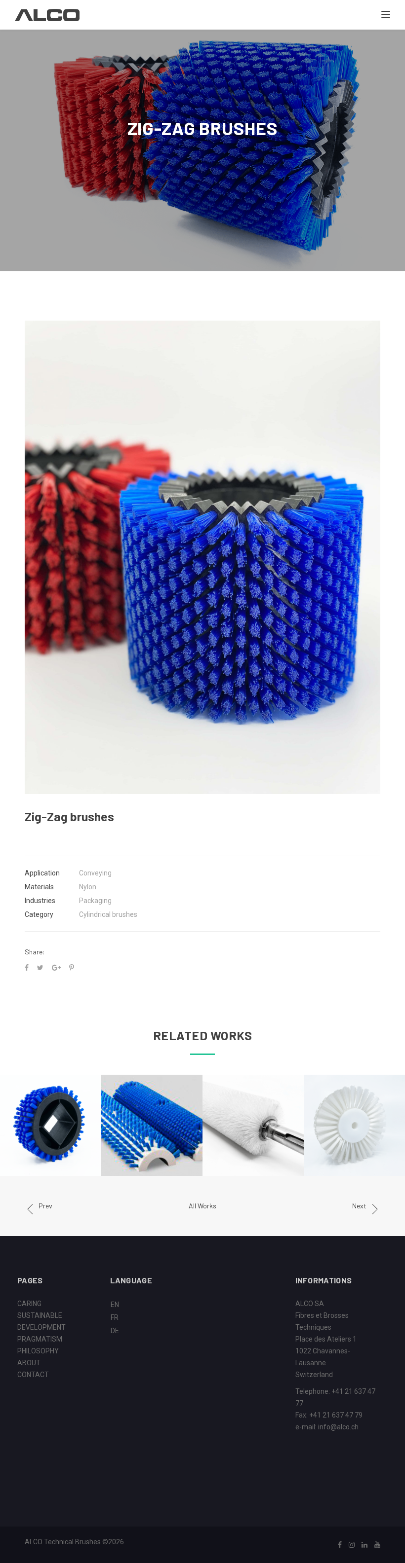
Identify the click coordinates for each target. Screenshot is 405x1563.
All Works (202, 1205)
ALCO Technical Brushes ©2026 (74, 1542)
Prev (45, 1205)
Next (359, 1205)
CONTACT (33, 1375)
